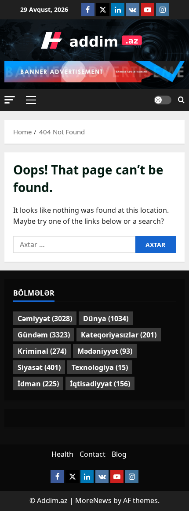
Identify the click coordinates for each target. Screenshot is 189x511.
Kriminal (42, 351)
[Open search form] (181, 100)
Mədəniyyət (104, 351)
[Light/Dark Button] (162, 100)
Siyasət (39, 367)
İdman (38, 384)
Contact (92, 454)
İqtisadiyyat (100, 384)
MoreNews (93, 500)
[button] (9, 100)
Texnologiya (100, 367)
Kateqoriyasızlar (118, 335)
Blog (119, 454)
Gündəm (44, 335)
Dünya (105, 318)
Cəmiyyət (45, 318)
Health (62, 454)
